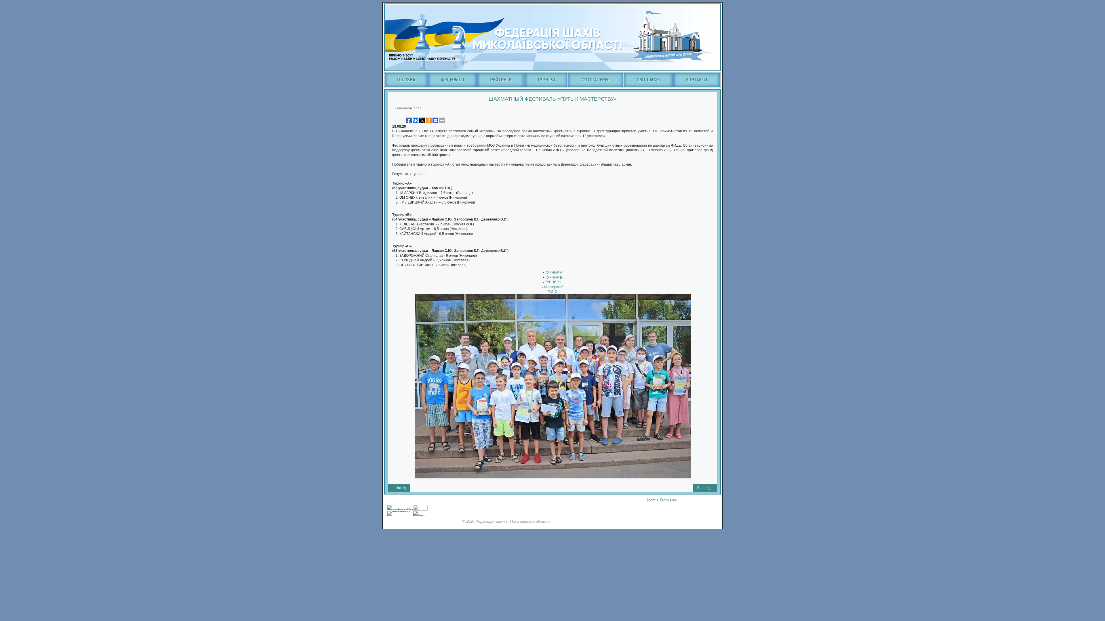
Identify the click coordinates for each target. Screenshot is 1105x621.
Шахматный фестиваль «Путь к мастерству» (552, 99)
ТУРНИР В (553, 277)
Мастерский (553, 287)
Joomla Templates (661, 500)
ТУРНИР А (553, 273)
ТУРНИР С (553, 282)
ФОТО (552, 292)
